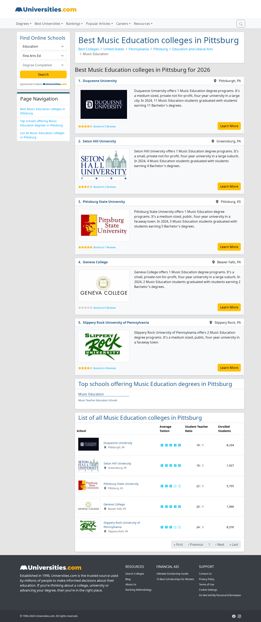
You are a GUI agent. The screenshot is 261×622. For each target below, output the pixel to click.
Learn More (229, 126)
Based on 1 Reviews (104, 247)
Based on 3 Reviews (104, 126)
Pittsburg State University (104, 201)
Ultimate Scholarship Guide (172, 573)
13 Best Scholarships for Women (175, 579)
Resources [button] (142, 23)
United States (113, 49)
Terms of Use (206, 584)
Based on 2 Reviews (104, 187)
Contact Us (205, 573)
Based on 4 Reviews (104, 368)
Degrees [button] (22, 23)
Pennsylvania (139, 49)
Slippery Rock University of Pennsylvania (116, 322)
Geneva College (95, 262)
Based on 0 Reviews (104, 307)
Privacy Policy (206, 579)
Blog (128, 579)
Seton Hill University (99, 141)
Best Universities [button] (47, 23)
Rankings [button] (73, 23)
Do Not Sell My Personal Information (220, 595)
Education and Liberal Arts (192, 49)
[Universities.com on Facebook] (234, 616)
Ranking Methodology (138, 589)
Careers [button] (122, 23)
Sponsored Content (31, 84)
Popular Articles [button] (98, 23)
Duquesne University (100, 81)
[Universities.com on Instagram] (239, 616)
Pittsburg (160, 49)
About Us (130, 584)
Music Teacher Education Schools (97, 400)
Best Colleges (88, 49)
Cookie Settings (208, 589)
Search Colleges (134, 573)
